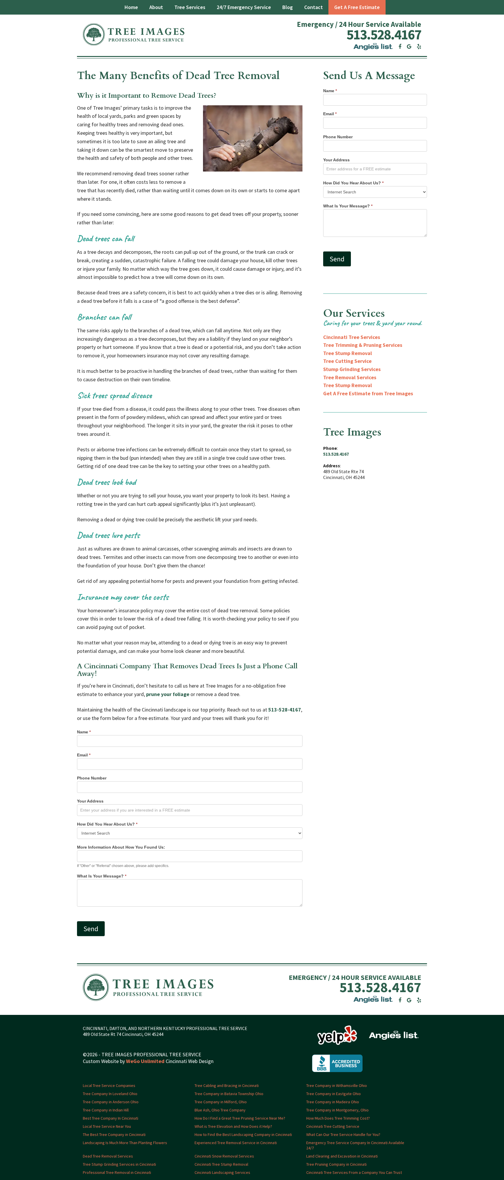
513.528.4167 (383, 34)
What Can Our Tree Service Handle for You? (343, 1134)
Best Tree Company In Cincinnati (110, 1118)
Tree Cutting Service (347, 361)
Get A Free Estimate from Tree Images (368, 393)
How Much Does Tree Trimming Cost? (338, 1118)
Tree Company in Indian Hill (106, 1110)
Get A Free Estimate (357, 7)
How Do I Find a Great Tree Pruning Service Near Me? (240, 1118)
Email (83, 755)
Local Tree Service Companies (109, 1085)
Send (90, 928)
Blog (287, 7)
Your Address (90, 801)
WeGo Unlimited (145, 1061)
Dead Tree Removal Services (108, 1156)
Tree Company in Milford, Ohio (221, 1101)
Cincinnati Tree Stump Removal (221, 1164)
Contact (313, 7)
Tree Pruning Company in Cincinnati (336, 1164)
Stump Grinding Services (352, 369)
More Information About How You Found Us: (121, 847)
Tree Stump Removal (347, 353)
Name (84, 732)
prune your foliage (167, 694)
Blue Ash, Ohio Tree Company (220, 1110)
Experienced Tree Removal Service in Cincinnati (236, 1142)
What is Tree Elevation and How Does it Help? (233, 1126)
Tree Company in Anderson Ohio (111, 1101)
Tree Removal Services (349, 377)
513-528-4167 (284, 709)
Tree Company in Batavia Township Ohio (229, 1093)
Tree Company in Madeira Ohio (332, 1101)
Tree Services (189, 7)
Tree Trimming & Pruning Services (362, 345)
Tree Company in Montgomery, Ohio (337, 1110)
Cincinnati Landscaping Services (222, 1172)
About (156, 7)
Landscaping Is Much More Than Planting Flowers (125, 1142)
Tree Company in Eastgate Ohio (333, 1093)
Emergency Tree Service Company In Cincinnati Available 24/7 (355, 1145)
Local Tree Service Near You (107, 1126)
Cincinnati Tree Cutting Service (332, 1126)
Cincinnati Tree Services (351, 337)
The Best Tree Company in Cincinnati (114, 1134)
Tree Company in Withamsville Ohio (336, 1085)
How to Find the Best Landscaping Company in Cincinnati (243, 1134)
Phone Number (91, 778)
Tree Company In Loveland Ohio (110, 1093)
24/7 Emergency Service (244, 7)
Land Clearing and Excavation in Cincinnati (342, 1156)
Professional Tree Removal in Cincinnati (117, 1172)
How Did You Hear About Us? (107, 824)
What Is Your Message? (101, 876)
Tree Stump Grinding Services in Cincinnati (119, 1164)
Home (131, 7)
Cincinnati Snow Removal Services (224, 1156)
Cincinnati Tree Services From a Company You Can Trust (354, 1172)
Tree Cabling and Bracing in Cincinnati (227, 1085)
